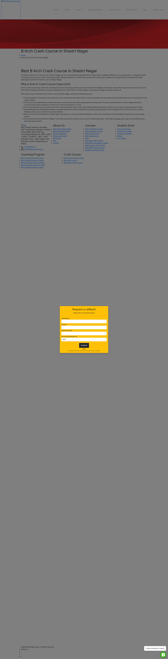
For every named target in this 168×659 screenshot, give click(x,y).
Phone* (64, 324)
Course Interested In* (69, 336)
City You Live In (66, 330)
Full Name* (65, 318)
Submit (84, 345)
